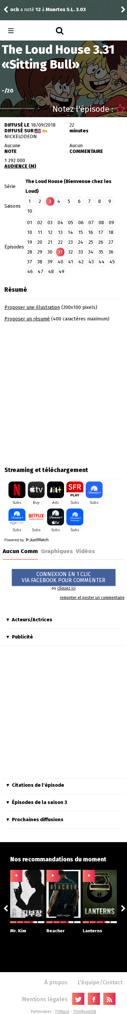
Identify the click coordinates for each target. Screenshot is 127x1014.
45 (112, 262)
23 (70, 242)
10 (29, 211)
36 (110, 252)
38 (39, 262)
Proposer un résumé (27, 319)
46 (30, 272)
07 (91, 223)
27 (110, 242)
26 (100, 242)
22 (60, 242)
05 (70, 223)
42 (81, 262)
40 (60, 262)
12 (50, 232)
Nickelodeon (20, 136)
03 (49, 223)
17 (100, 232)
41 (70, 262)
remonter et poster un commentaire (92, 597)
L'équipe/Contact (100, 982)
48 (51, 272)
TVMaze (62, 1011)
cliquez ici (66, 588)
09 (111, 223)
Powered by (14, 540)
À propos (55, 982)
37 (29, 262)
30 (49, 252)
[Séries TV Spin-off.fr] (38, 30)
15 (80, 232)
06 (81, 223)
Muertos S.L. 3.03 (66, 9)
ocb (14, 9)
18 (110, 232)
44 (102, 262)
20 (39, 242)
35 (101, 252)
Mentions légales (44, 999)
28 (29, 252)
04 (60, 223)
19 (29, 242)
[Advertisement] (63, 392)
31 (60, 252)
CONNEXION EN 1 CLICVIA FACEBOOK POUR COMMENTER (63, 577)
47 (40, 272)
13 (60, 232)
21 (50, 242)
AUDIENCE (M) (20, 166)
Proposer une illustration (32, 307)
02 (39, 223)
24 (80, 242)
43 (91, 262)
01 (29, 223)
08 (101, 223)
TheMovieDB (84, 1011)
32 (70, 252)
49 (61, 272)
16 (90, 232)
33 (80, 252)
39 (49, 262)
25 (90, 242)
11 (40, 232)
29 (39, 252)
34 (90, 252)
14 (70, 232)
